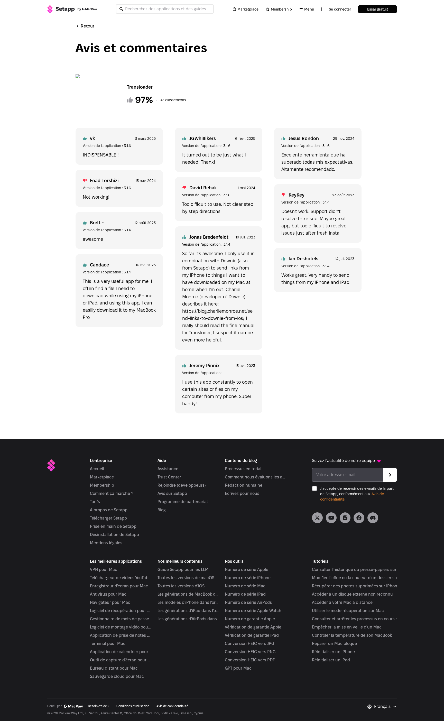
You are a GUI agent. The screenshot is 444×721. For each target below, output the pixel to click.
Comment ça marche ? (111, 493)
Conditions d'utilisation (132, 706)
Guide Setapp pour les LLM (183, 569)
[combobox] (385, 707)
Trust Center (169, 477)
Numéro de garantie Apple (250, 619)
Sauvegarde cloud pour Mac (117, 676)
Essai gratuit (377, 9)
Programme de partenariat (183, 502)
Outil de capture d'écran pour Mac (121, 660)
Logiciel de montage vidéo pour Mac (121, 627)
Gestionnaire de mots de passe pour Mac (121, 619)
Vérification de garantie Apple (253, 627)
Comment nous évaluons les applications (256, 477)
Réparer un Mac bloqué (334, 643)
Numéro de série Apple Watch (253, 610)
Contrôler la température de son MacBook (352, 635)
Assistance (168, 469)
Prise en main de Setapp (113, 526)
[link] (317, 517)
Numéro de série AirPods (248, 602)
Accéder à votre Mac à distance (342, 602)
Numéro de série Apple (246, 569)
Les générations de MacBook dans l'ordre (189, 594)
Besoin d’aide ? (98, 706)
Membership (281, 9)
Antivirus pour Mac (108, 594)
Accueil (97, 469)
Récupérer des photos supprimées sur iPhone (356, 586)
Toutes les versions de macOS (186, 578)
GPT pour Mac (238, 668)
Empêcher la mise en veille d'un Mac (347, 627)
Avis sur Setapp (172, 493)
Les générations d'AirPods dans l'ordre (189, 619)
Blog (162, 510)
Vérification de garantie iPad (252, 635)
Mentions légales (106, 543)
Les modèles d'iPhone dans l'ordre (189, 602)
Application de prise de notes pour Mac (121, 635)
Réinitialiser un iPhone (333, 652)
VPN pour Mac (103, 569)
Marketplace (247, 9)
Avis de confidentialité (172, 706)
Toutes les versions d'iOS (181, 586)
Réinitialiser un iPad (331, 660)
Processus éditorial (243, 469)
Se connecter (340, 9)
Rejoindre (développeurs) (182, 485)
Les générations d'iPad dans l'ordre (189, 610)
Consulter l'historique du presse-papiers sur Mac (359, 569)
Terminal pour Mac (107, 643)
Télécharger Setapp (108, 518)
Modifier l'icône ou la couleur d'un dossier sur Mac (360, 578)
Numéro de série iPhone (248, 578)
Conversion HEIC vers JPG (249, 643)
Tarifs (95, 502)
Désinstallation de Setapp (114, 534)
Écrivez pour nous (242, 493)
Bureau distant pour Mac (114, 668)
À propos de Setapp (108, 510)
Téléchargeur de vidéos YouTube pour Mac (121, 578)
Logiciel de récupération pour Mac (121, 610)
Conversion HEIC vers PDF (250, 660)
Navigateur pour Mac (110, 602)
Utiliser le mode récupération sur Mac (348, 610)
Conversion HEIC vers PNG (250, 652)
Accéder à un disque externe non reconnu (352, 594)
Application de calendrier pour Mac (121, 652)
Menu (309, 9)
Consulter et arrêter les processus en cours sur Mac (361, 619)
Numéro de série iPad (245, 594)
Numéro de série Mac (245, 586)
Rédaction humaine (243, 485)
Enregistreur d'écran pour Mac (119, 586)
